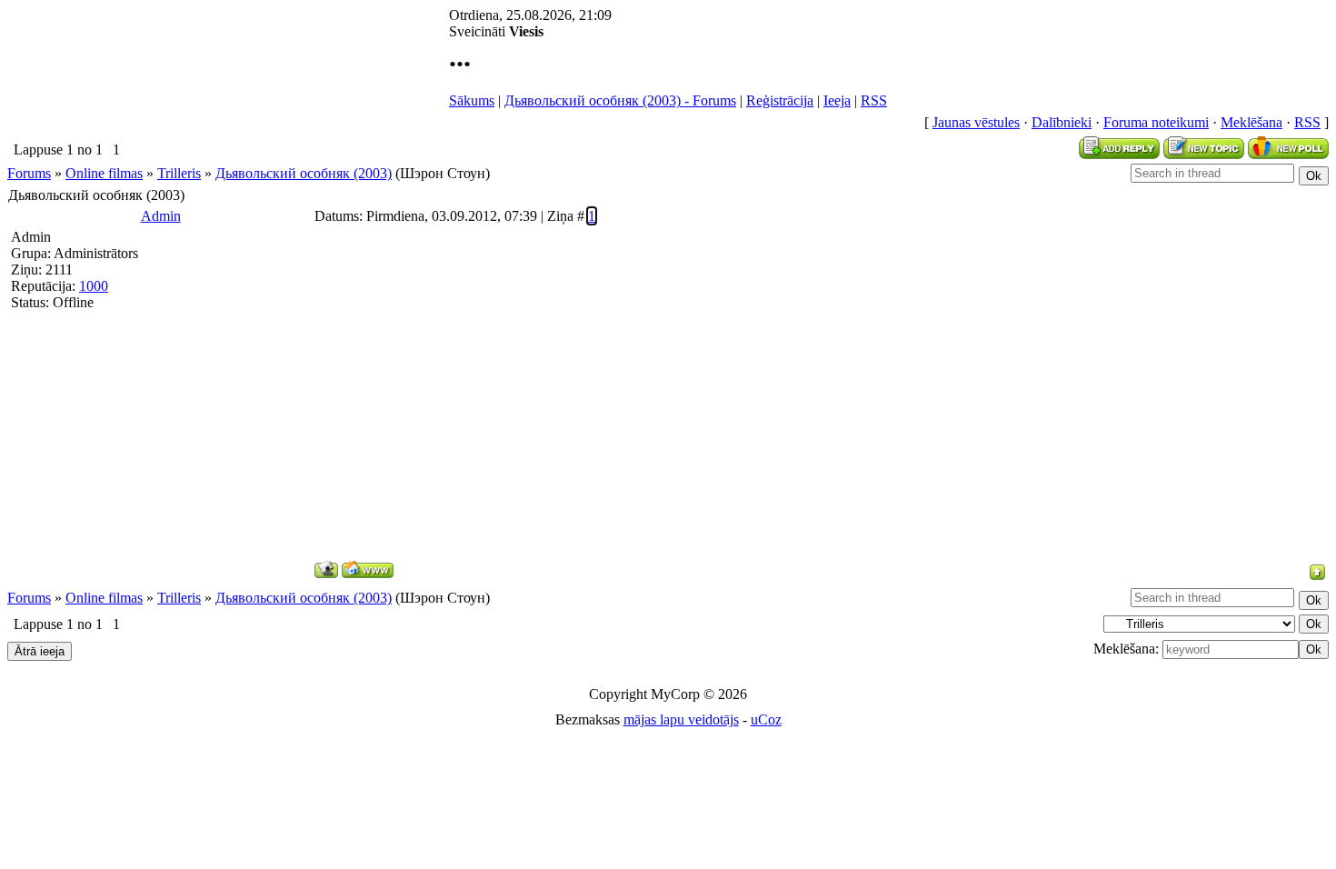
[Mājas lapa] (368, 569)
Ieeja (837, 100)
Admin (161, 216)
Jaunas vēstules (976, 122)
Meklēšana (1251, 122)
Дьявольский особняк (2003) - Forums (620, 100)
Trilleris (179, 173)
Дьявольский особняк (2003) (303, 173)
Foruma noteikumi (1156, 122)
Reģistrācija (779, 100)
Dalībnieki (1062, 122)
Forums (29, 173)
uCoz (766, 719)
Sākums (471, 100)
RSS (874, 100)
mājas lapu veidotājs (681, 719)
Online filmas (104, 173)
